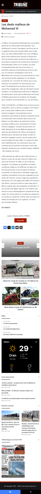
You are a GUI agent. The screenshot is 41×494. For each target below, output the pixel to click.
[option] (20, 245)
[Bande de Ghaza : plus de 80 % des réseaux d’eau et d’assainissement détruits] (10, 415)
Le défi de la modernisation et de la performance (18, 398)
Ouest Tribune (7, 33)
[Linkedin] (13, 227)
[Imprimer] (21, 227)
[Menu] (3, 5)
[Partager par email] (17, 227)
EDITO (12, 16)
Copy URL (20, 220)
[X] (9, 227)
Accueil (5, 16)
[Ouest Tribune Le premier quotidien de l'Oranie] (20, 4)
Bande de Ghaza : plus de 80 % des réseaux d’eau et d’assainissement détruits (10, 425)
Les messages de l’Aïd (20, 247)
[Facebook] (5, 227)
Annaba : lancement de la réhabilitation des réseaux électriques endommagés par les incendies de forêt (30, 428)
